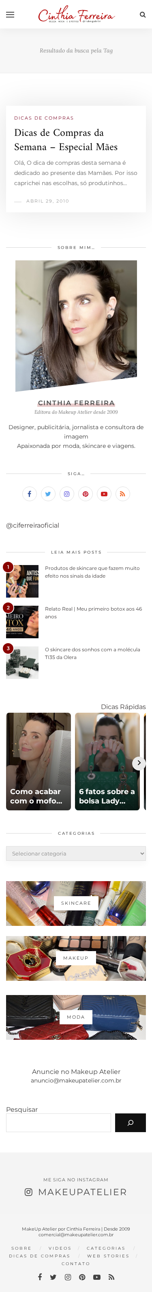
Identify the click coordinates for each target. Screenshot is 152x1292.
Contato (76, 1263)
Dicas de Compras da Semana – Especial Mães (66, 140)
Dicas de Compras (44, 118)
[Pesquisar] (130, 1122)
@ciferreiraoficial (32, 525)
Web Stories (108, 1256)
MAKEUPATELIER (82, 1192)
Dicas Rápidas (123, 707)
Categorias (106, 1248)
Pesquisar (22, 1109)
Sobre (21, 1248)
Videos (60, 1248)
